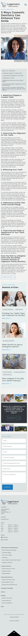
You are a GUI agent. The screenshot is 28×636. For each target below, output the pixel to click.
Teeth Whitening (6, 573)
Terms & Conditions (14, 620)
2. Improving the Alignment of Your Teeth (12, 75)
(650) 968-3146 (5, 519)
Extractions (5, 557)
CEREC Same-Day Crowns (8, 568)
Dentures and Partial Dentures (9, 584)
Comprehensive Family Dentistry (9, 547)
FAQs (2, 606)
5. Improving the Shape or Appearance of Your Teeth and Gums (14, 84)
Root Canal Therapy (7, 555)
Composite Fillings (6, 552)
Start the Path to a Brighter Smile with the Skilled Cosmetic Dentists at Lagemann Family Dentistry (13, 89)
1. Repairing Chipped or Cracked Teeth (12, 73)
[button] (25, 4)
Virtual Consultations (7, 603)
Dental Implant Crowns (7, 582)
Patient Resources (6, 600)
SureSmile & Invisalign (7, 588)
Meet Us (3, 592)
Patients (3, 595)
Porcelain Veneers (6, 571)
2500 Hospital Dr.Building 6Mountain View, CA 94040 (5, 511)
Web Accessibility (14, 617)
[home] (10, 4)
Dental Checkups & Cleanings (9, 550)
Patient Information (7, 598)
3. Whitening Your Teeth (8, 78)
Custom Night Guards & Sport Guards (11, 560)
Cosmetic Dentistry (6, 566)
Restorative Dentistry (7, 577)
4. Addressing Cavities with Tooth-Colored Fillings (12, 81)
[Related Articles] (14, 306)
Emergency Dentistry (7, 562)
